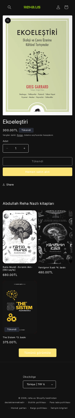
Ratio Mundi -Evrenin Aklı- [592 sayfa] (18, 268)
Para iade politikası (60, 402)
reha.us (32, 398)
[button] (9, 7)
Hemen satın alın (37, 172)
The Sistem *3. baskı (14, 337)
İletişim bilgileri (59, 408)
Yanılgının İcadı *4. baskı (52, 267)
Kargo (20, 135)
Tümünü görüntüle (37, 352)
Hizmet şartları (19, 408)
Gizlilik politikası (37, 402)
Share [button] (10, 184)
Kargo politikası (38, 408)
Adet (5, 141)
